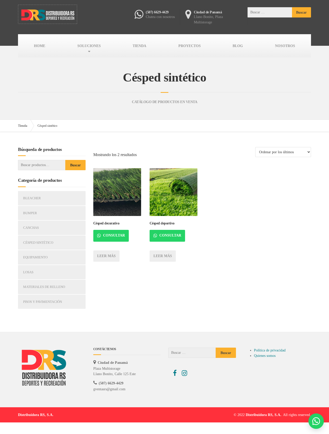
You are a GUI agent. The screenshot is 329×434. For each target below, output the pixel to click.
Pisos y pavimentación (42, 302)
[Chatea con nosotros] (316, 421)
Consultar (113, 235)
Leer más (106, 256)
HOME (39, 46)
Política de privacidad (270, 350)
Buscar (75, 165)
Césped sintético (38, 243)
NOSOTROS (285, 46)
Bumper (30, 213)
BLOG (238, 46)
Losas (28, 272)
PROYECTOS (189, 46)
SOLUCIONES (89, 46)
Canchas (31, 228)
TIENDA (139, 46)
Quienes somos (265, 356)
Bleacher (32, 198)
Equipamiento (35, 257)
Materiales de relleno (44, 287)
